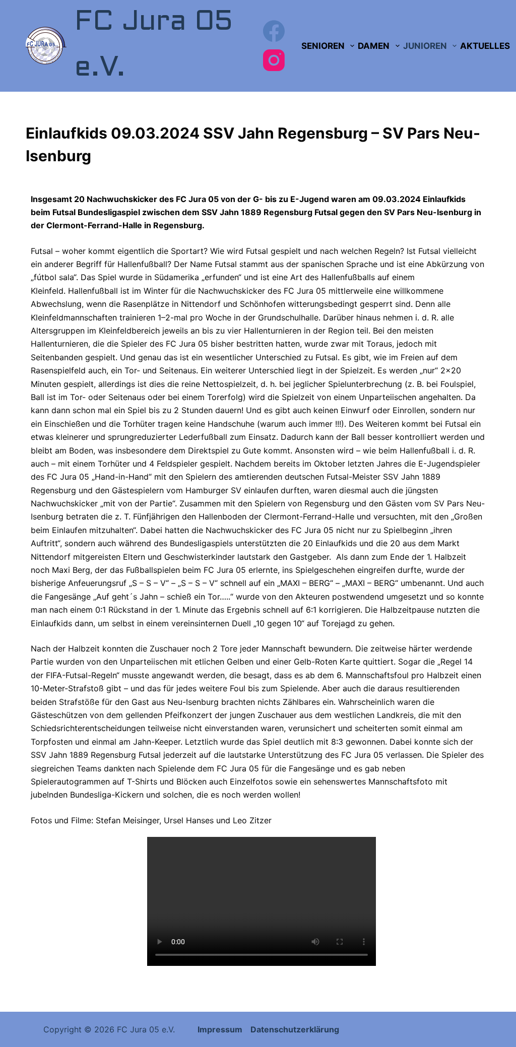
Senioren (323, 46)
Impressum (221, 1029)
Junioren (425, 46)
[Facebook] (274, 31)
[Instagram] (274, 60)
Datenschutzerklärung (294, 1029)
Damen (374, 46)
